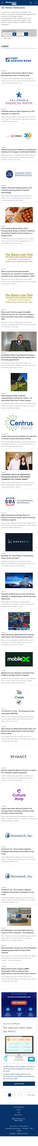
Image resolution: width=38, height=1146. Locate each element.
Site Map (25, 1128)
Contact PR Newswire (18, 1107)
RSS (31, 1128)
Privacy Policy (23, 1126)
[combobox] (20, 34)
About (18, 1112)
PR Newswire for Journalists (16, 1066)
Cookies (19, 1131)
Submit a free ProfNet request (17, 1076)
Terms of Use (13, 1126)
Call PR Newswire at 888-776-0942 (19, 1120)
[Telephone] (31, 3)
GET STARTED (19, 1002)
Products (19, 1109)
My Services (18, 1115)
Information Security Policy (13, 1128)
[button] (14, 34)
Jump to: (9, 31)
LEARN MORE (19, 1084)
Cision (22, 1133)
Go (26, 34)
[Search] (35, 3)
